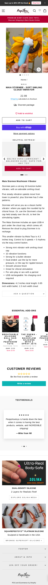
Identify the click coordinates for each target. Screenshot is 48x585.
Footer (23, 549)
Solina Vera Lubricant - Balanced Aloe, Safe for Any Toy (24, 161)
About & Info (23, 557)
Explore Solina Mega (24, 497)
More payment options (24, 133)
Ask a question (24, 294)
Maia (24, 84)
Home (23, 80)
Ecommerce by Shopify (27, 583)
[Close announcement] (45, 3)
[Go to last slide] (4, 158)
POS (13, 583)
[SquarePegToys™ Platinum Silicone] (24, 516)
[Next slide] (43, 158)
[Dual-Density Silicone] (24, 473)
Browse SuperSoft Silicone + (24, 540)
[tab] (21, 174)
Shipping (14, 99)
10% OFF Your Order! (23, 565)
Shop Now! (36, 3)
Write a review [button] (24, 383)
